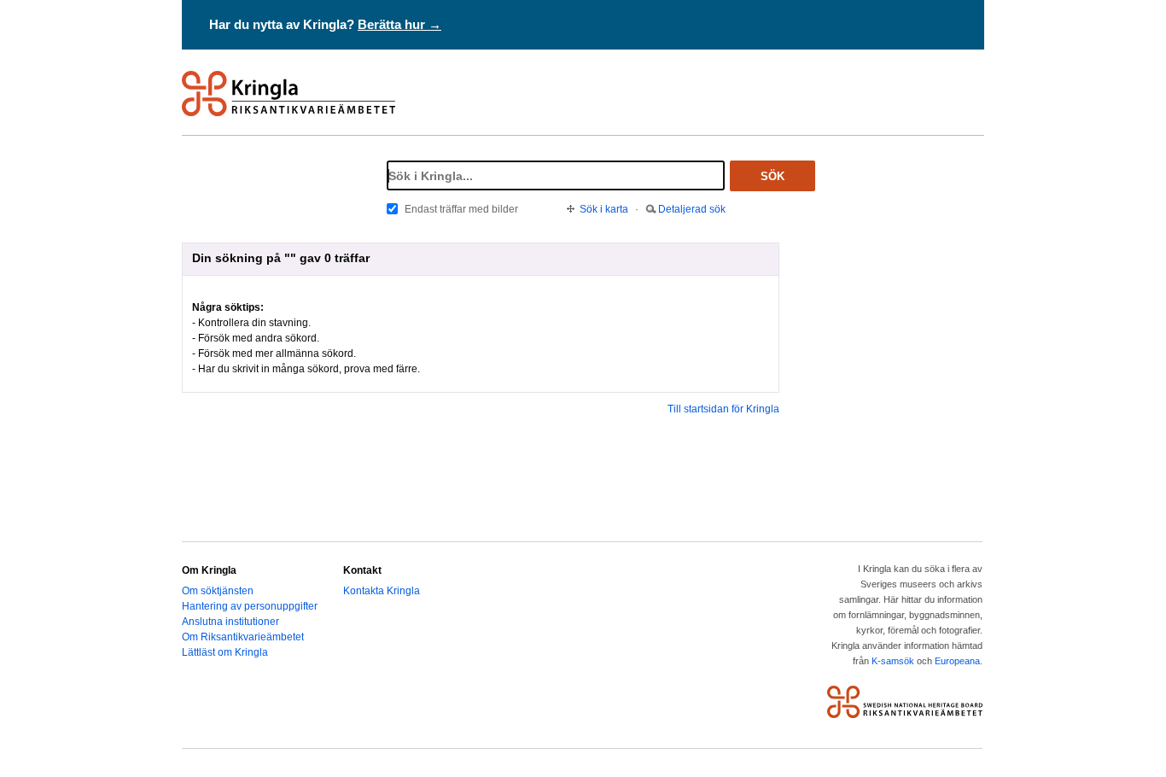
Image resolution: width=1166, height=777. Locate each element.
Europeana (957, 661)
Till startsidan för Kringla (723, 409)
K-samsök (893, 661)
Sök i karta (604, 209)
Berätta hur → (399, 24)
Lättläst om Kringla (225, 652)
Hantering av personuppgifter (250, 606)
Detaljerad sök (692, 209)
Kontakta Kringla (381, 591)
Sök (772, 176)
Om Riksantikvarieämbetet (243, 637)
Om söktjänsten (218, 591)
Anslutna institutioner (230, 622)
